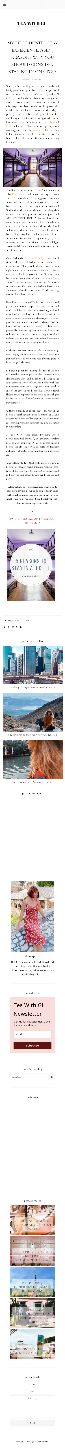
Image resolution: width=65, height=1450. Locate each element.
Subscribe (32, 1045)
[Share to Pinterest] (13, 627)
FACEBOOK (47, 519)
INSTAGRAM (30, 519)
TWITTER (15, 519)
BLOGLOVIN (32, 523)
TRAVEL (27, 620)
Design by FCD (41, 1441)
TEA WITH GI (29, 1441)
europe (10, 620)
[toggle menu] (4, 4)
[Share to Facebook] (8, 627)
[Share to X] (5, 627)
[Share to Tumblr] (17, 627)
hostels (18, 620)
